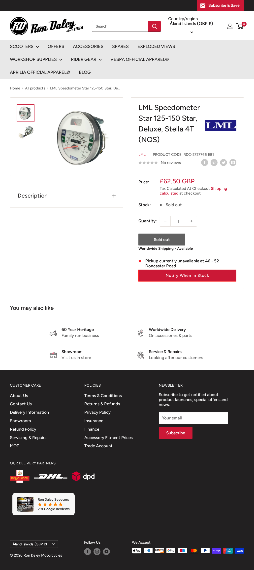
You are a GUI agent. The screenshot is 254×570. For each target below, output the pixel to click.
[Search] (154, 26)
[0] (240, 26)
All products (35, 88)
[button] (187, 276)
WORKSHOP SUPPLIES (33, 59)
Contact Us (21, 403)
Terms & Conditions (103, 395)
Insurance (93, 420)
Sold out (162, 239)
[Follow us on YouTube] (106, 551)
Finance (91, 429)
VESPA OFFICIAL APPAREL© (139, 59)
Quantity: (147, 220)
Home (15, 88)
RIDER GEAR (83, 59)
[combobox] (120, 26)
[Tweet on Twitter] (223, 162)
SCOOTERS (21, 46)
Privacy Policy (97, 412)
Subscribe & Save (224, 5)
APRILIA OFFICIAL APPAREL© (40, 72)
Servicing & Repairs (28, 437)
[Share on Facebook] (204, 162)
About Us (19, 395)
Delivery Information (29, 412)
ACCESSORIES (88, 46)
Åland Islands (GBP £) (30, 544)
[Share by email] (232, 162)
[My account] (229, 26)
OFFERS (56, 46)
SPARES (120, 46)
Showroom (20, 420)
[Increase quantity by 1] (191, 221)
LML (142, 154)
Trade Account (98, 445)
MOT (14, 445)
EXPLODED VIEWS (156, 46)
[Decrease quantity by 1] (165, 221)
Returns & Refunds (102, 403)
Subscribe (175, 432)
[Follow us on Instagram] (97, 551)
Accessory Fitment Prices (108, 437)
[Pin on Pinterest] (214, 162)
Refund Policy (23, 429)
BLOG (85, 72)
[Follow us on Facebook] (87, 551)
